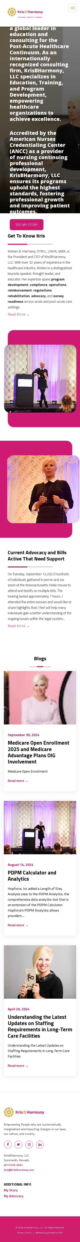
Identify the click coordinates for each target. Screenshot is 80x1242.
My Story (11, 1190)
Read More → (19, 314)
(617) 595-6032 (13, 1165)
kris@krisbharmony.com (19, 1170)
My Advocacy (13, 1196)
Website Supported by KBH (49, 1232)
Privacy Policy (24, 1232)
